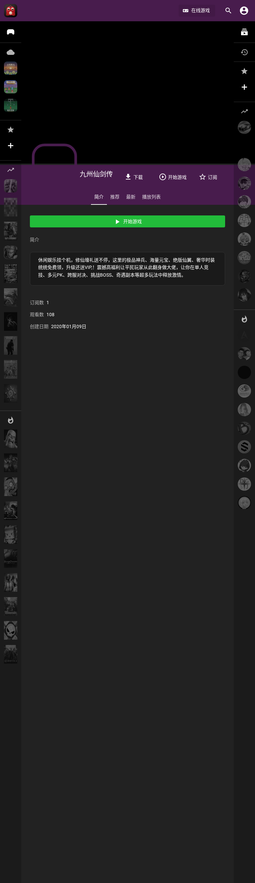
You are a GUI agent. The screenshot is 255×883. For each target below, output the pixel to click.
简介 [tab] (99, 196)
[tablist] (127, 197)
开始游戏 (132, 221)
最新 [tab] (130, 196)
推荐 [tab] (115, 196)
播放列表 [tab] (151, 196)
